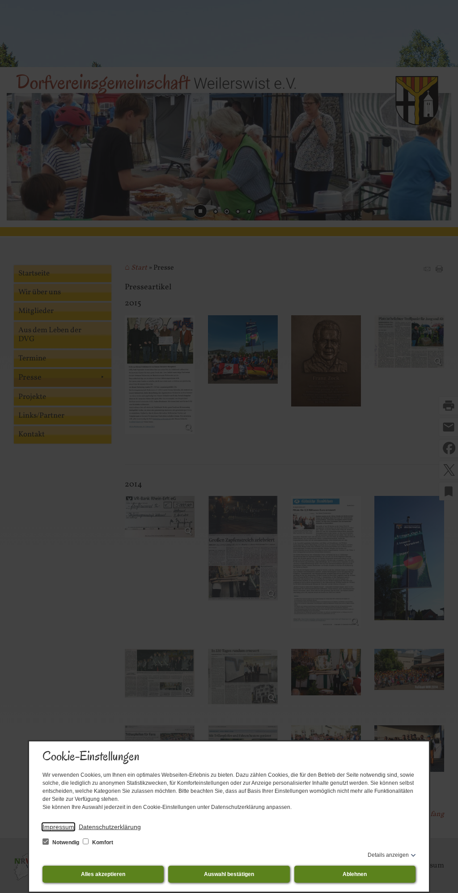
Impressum (58, 826)
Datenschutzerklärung (110, 826)
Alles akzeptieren (103, 874)
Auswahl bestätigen (229, 874)
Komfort (102, 842)
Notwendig (66, 842)
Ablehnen (355, 874)
